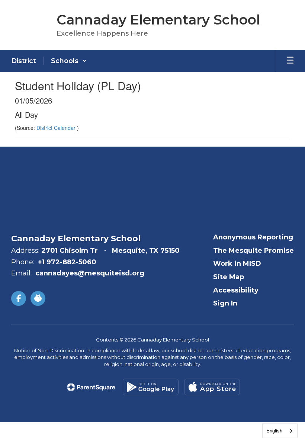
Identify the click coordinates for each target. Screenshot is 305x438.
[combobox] (280, 431)
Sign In (225, 303)
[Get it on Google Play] (151, 387)
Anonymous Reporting (253, 237)
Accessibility (236, 290)
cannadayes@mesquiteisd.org (89, 273)
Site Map (228, 277)
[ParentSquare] (91, 387)
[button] (69, 61)
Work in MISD (237, 263)
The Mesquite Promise (253, 250)
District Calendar (56, 127)
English (274, 430)
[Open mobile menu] (290, 61)
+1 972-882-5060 (67, 262)
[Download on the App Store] (212, 387)
